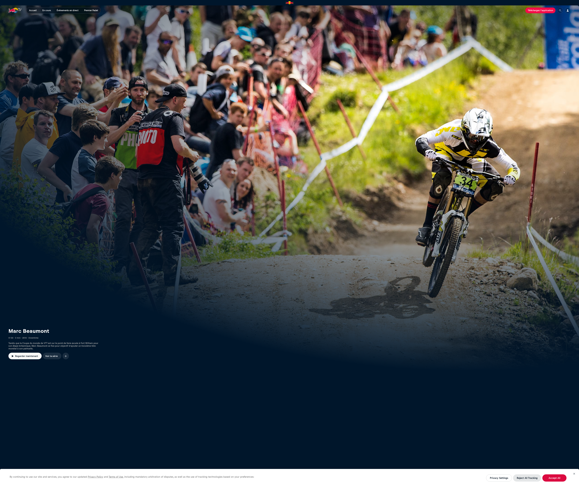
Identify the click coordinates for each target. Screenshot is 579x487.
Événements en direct (67, 10)
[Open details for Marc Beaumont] (289, 188)
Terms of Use (116, 476)
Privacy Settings (499, 478)
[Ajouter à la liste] (66, 356)
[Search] (560, 10)
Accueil (33, 10)
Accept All (554, 478)
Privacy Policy (95, 476)
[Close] (574, 474)
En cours (46, 10)
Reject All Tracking (527, 478)
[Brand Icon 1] (290, 2)
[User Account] (568, 10)
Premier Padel (91, 10)
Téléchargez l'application (540, 10)
